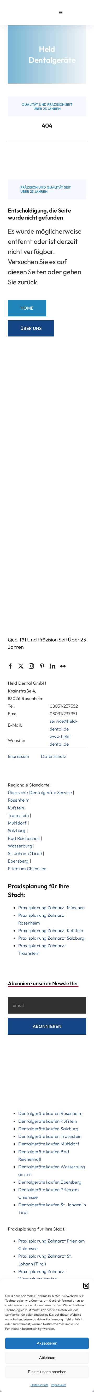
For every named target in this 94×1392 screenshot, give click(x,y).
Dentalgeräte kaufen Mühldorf (48, 1143)
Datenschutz (39, 1385)
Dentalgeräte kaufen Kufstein (47, 1121)
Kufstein (16, 807)
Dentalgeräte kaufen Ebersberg (49, 1182)
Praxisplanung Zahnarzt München (51, 907)
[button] (86, 1285)
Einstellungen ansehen (47, 1372)
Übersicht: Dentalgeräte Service (40, 792)
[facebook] (10, 666)
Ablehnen (47, 1357)
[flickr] (63, 666)
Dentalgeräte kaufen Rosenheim (50, 1113)
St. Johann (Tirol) (25, 853)
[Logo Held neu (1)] (22, 7)
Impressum (58, 1385)
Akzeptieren (47, 1343)
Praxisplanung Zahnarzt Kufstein (50, 930)
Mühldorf (17, 823)
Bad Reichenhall (24, 838)
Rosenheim (19, 800)
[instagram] (31, 666)
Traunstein (18, 815)
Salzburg (16, 830)
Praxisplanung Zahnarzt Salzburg (51, 938)
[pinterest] (42, 666)
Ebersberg (18, 861)
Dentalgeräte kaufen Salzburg (48, 1128)
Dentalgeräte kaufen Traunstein (49, 1136)
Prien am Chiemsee (27, 868)
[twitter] (21, 666)
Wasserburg (20, 845)
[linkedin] (52, 666)
